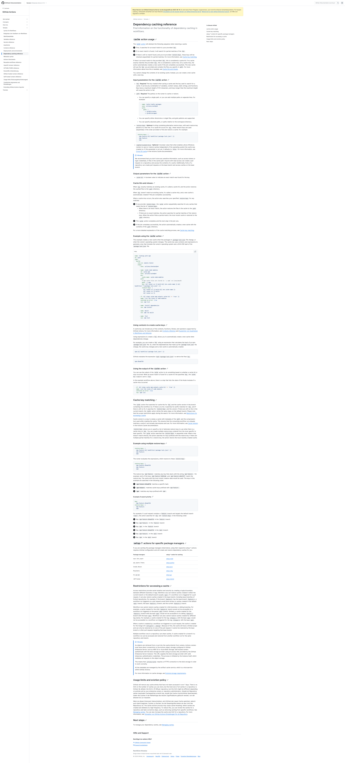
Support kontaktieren (141, 745)
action (141, 44)
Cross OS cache (141, 151)
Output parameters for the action (151, 174)
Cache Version (193, 423)
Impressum (150, 756)
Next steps (138, 720)
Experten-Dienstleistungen (188, 756)
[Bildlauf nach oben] (341, 759)
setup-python (170, 562)
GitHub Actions (9, 12)
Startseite (6, 8)
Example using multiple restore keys (149, 443)
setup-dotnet (170, 579)
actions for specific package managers (159, 543)
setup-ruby (169, 571)
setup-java (169, 566)
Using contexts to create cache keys (149, 325)
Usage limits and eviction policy (149, 680)
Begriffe (158, 756)
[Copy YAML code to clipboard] (195, 251)
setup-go (169, 575)
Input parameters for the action (150, 80)
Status (172, 756)
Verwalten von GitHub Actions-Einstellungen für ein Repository (166, 714)
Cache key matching (190, 57)
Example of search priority (142, 497)
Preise (177, 756)
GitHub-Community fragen (142, 742)
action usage (144, 39)
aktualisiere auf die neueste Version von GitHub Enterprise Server (182, 11)
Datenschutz (165, 756)
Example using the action (147, 236)
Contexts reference (169, 331)
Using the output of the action (149, 369)
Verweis (146, 19)
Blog (199, 756)
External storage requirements (175, 673)
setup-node (169, 558)
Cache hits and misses (170, 69)
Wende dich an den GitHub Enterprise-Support (215, 11)
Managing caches (139, 712)
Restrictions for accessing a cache (151, 586)
